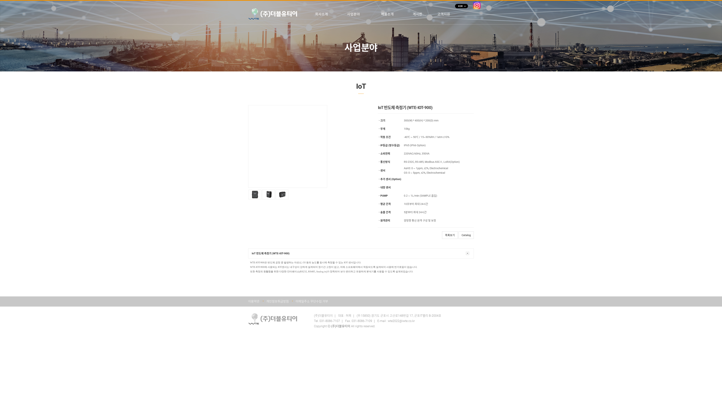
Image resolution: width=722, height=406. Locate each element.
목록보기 (450, 235)
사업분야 (353, 14)
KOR (462, 6)
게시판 (417, 14)
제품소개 (387, 14)
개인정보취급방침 (277, 301)
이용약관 (253, 301)
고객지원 (443, 14)
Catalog (466, 235)
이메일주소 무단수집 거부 (312, 301)
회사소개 (321, 14)
